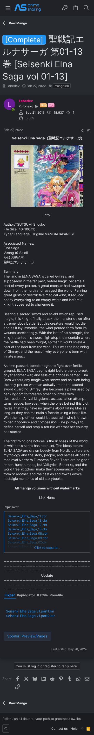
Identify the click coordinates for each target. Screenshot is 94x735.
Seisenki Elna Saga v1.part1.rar (30, 611)
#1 (88, 130)
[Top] (82, 728)
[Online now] (13, 109)
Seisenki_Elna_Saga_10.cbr (27, 529)
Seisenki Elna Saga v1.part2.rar (30, 616)
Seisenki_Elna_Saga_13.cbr (27, 520)
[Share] (82, 130)
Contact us (59, 728)
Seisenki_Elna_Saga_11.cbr (27, 516)
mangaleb (61, 86)
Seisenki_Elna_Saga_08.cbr (28, 533)
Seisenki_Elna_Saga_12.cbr (27, 525)
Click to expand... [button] (47, 548)
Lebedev (13, 86)
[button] (7, 8)
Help (74, 728)
